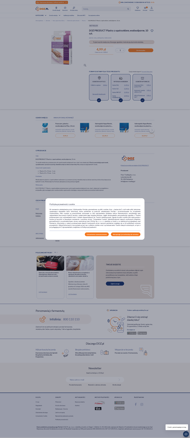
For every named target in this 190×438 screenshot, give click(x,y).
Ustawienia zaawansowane (97, 234)
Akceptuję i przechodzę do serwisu (125, 234)
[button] (186, 434)
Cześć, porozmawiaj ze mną (177, 427)
